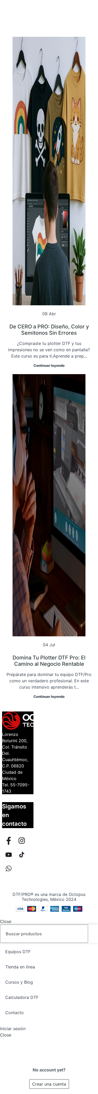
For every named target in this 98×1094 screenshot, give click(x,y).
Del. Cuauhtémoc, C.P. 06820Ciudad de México (15, 766)
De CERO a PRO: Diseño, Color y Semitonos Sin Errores (49, 329)
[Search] (92, 934)
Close (5, 921)
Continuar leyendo (49, 365)
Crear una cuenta (49, 1084)
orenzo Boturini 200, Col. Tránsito (14, 741)
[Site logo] (49, 8)
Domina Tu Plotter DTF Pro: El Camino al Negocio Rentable (49, 660)
